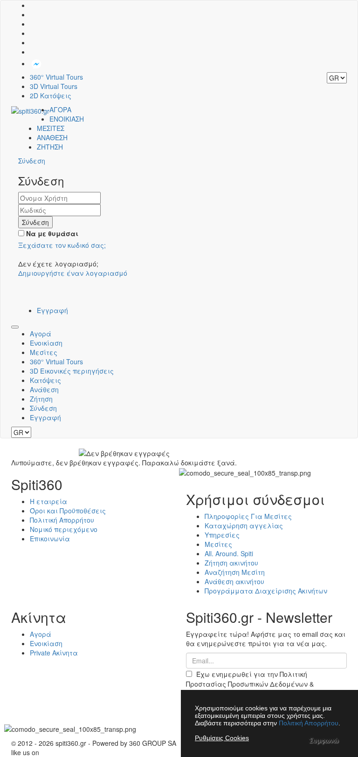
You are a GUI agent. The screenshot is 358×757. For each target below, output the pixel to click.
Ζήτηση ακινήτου (231, 562)
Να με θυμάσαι (51, 233)
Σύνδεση (43, 408)
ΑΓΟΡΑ (60, 109)
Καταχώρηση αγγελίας (244, 525)
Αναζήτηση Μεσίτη (235, 572)
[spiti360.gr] (30, 109)
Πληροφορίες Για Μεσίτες (248, 516)
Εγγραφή (52, 310)
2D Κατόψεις (50, 95)
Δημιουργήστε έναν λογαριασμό (72, 273)
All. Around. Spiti (229, 553)
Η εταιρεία (48, 501)
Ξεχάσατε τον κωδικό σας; (62, 245)
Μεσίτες (43, 352)
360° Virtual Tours (56, 77)
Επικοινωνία (50, 538)
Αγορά (40, 333)
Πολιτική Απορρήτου (62, 520)
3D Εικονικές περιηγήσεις (72, 370)
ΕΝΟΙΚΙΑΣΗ (66, 118)
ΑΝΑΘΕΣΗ (52, 137)
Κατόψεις (45, 380)
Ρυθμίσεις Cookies (222, 738)
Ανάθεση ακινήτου (234, 581)
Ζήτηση (41, 398)
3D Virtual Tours (53, 86)
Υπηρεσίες (222, 534)
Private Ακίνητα (54, 652)
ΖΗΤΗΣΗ (50, 146)
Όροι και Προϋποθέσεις (68, 510)
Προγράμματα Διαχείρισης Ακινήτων (266, 590)
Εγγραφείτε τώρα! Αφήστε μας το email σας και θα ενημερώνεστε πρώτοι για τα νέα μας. (265, 638)
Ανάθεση (44, 389)
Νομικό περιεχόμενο (63, 529)
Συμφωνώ (323, 740)
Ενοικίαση (46, 343)
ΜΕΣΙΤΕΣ (50, 128)
